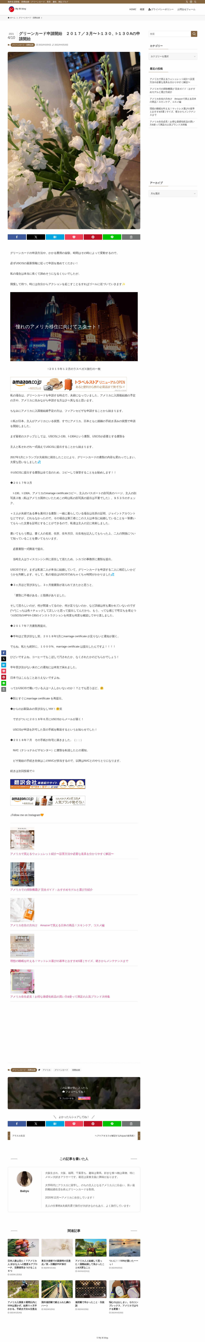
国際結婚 (76, 1070)
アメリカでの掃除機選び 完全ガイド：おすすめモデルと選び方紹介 (51, 889)
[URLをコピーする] (131, 237)
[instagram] (191, 2)
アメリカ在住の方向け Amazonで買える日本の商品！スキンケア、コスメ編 (57, 925)
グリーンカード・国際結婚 (22, 45)
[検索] (195, 2)
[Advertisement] (74, 1035)
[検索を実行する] (194, 34)
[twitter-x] (187, 2)
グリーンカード (61, 1070)
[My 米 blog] (17, 9)
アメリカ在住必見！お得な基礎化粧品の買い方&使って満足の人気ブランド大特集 (60, 996)
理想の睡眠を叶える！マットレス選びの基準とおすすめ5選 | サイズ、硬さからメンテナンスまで (69, 961)
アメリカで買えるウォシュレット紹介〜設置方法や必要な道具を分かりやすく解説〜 (62, 853)
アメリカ (46, 1070)
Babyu (24, 1191)
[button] (17, 237)
